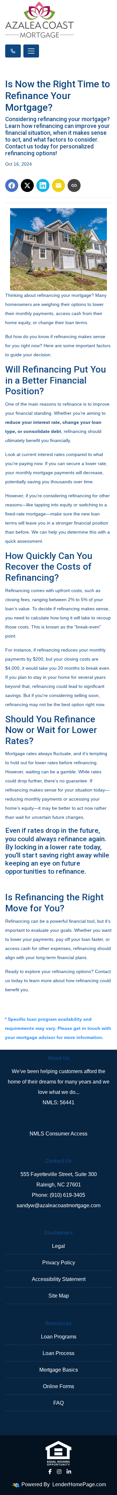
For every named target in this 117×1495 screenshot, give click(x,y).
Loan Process (58, 1353)
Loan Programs (58, 1336)
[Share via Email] (58, 185)
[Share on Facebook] (11, 185)
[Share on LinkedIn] (42, 185)
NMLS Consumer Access (58, 1133)
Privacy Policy (58, 1262)
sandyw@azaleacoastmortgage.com (58, 1205)
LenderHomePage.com (79, 1484)
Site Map (58, 1296)
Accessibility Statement (58, 1279)
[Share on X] (27, 185)
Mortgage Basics (58, 1370)
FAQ (58, 1403)
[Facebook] (50, 1471)
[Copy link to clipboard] (74, 185)
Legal (58, 1246)
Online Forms (58, 1386)
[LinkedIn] (69, 1471)
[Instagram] (59, 1471)
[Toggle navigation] (31, 50)
